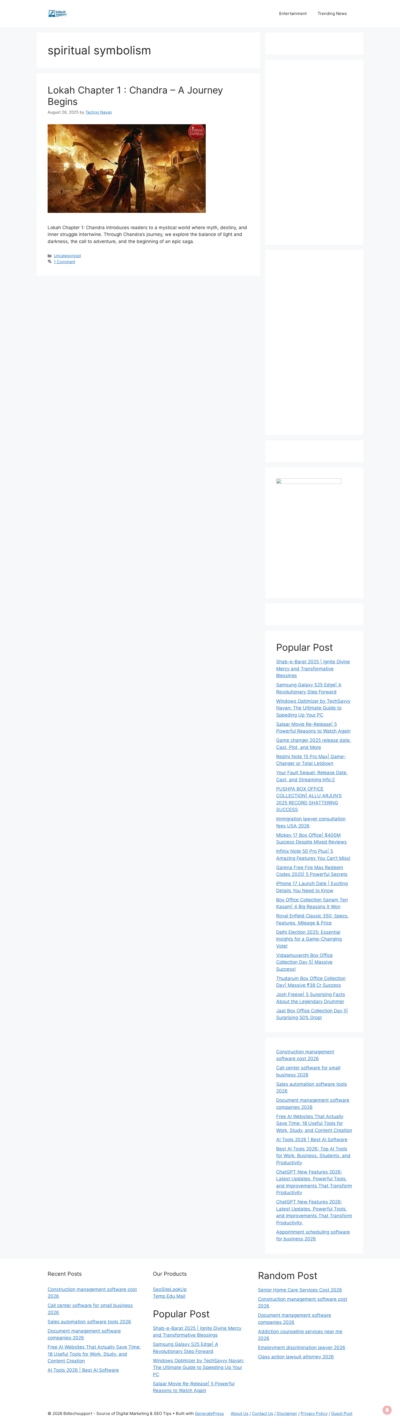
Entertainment (293, 13)
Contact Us (262, 1413)
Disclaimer (287, 1413)
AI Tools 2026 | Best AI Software (311, 1139)
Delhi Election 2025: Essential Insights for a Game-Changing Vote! (309, 939)
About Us (239, 1413)
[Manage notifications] (387, 1410)
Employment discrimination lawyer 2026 (301, 1347)
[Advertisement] (314, 152)
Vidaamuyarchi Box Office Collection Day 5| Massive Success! (304, 962)
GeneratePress (209, 1413)
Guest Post (341, 1413)
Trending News (332, 13)
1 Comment (64, 261)
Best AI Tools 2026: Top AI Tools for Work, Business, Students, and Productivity (313, 1155)
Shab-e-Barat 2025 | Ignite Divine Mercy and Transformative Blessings (313, 668)
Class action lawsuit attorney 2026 (296, 1356)
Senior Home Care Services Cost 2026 (300, 1290)
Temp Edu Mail (169, 1296)
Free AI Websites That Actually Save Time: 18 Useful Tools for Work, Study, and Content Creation (314, 1123)
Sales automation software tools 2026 (89, 1321)
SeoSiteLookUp (170, 1289)
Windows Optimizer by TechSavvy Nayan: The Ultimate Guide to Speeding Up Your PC (313, 708)
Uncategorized (67, 255)
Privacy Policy (314, 1413)
